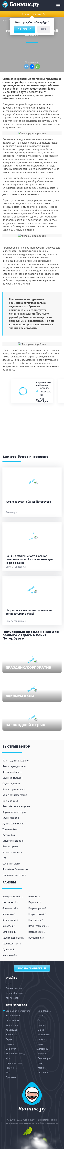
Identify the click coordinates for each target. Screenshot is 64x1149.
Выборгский (36, 937)
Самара (41, 1025)
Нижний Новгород (15, 1053)
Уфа (8, 1058)
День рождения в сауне (14, 875)
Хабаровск (11, 1034)
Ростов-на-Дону (14, 1063)
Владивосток (44, 1034)
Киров (40, 1029)
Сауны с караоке (10, 817)
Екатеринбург (13, 1015)
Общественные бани (12, 840)
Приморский (35, 920)
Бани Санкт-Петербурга (18, 1010)
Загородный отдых (12, 772)
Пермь (9, 1039)
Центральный (10, 902)
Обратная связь (14, 988)
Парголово (34, 902)
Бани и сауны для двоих (14, 766)
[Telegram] (26, 66)
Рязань (40, 1067)
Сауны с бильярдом (12, 777)
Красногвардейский (13, 937)
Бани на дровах (10, 846)
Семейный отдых (11, 863)
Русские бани (9, 835)
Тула (8, 1072)
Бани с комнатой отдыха (14, 794)
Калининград (44, 1058)
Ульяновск (42, 1072)
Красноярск (12, 1025)
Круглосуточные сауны (14, 812)
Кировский (8, 925)
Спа (4, 857)
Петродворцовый (38, 908)
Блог (4, 20)
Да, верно (24, 29)
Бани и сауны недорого (14, 789)
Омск (40, 1020)
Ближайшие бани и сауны (15, 869)
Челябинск (11, 1067)
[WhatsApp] (37, 66)
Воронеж (42, 1053)
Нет (43, 29)
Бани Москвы (44, 1010)
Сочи (40, 1063)
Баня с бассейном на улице (16, 806)
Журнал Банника (14, 993)
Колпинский (9, 931)
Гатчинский (8, 914)
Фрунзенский (10, 908)
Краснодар (11, 1029)
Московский (9, 955)
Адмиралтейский (12, 896)
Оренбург (11, 1048)
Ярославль (11, 1077)
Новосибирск (12, 1020)
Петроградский (37, 914)
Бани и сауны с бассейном (15, 760)
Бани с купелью (10, 800)
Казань (41, 1015)
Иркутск (10, 1044)
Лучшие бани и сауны (13, 823)
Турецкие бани (9, 829)
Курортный (9, 949)
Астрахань (42, 1048)
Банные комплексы (12, 852)
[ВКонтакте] (32, 66)
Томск (40, 1044)
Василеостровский (38, 925)
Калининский (10, 920)
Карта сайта (12, 997)
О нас (8, 983)
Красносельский (11, 943)
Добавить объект (30, 968)
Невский (34, 896)
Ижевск (41, 1039)
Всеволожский (36, 931)
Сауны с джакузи (11, 783)
